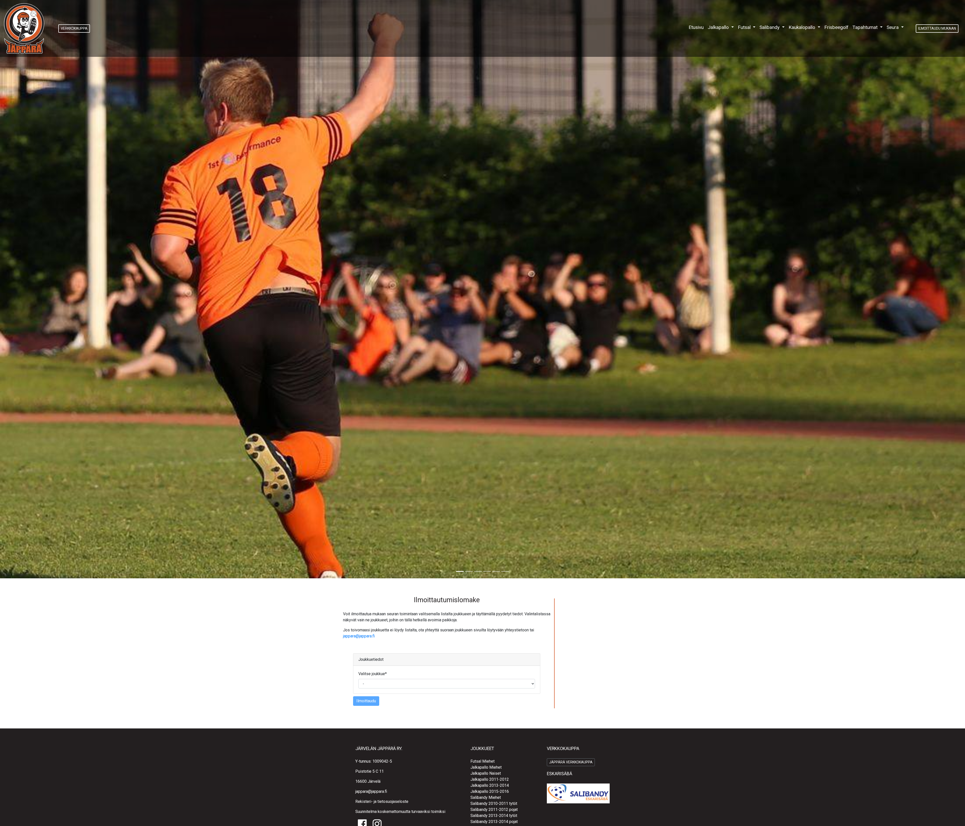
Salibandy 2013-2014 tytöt (493, 815)
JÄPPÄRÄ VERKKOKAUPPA (571, 762)
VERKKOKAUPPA (74, 28)
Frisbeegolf (836, 27)
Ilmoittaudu (366, 701)
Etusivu (697, 27)
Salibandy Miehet (485, 797)
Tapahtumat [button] (865, 27)
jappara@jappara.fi (359, 636)
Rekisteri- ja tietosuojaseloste (381, 801)
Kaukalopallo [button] (802, 27)
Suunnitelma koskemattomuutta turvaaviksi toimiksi (400, 811)
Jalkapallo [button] (719, 27)
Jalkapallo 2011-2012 (489, 779)
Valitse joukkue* (372, 673)
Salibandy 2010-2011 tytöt (493, 803)
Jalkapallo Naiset (485, 773)
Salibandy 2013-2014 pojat (494, 821)
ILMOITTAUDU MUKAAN (937, 28)
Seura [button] (893, 27)
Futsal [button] (745, 27)
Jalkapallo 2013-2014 (489, 785)
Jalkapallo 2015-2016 (489, 791)
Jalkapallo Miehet (486, 767)
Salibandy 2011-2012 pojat (494, 809)
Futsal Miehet (482, 761)
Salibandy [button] (770, 27)
